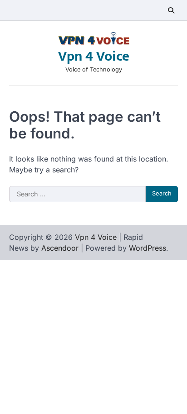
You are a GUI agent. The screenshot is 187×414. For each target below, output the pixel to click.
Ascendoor (60, 247)
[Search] (171, 10)
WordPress (147, 247)
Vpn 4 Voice (93, 56)
